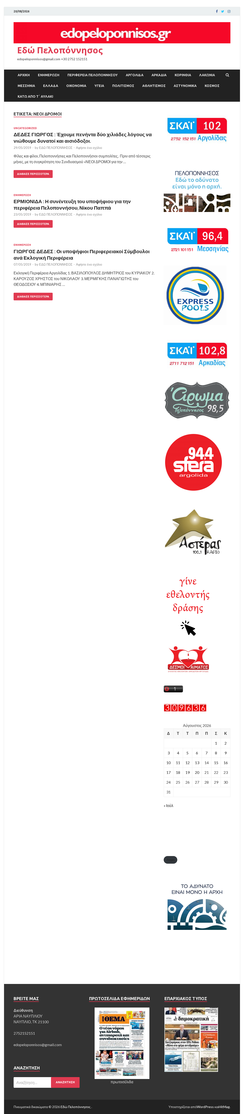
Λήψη (170, 860)
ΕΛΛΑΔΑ (50, 86)
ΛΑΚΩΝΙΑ (207, 75)
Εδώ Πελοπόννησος (60, 50)
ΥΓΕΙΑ (99, 86)
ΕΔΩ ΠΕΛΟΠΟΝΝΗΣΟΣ (55, 148)
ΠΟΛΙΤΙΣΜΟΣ (123, 86)
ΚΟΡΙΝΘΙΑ (183, 75)
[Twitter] (222, 11)
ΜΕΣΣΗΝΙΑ (26, 86)
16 (226, 762)
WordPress (205, 1107)
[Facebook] (217, 11)
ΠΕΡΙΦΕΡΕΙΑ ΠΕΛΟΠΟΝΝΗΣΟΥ (92, 75)
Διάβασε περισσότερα (33, 173)
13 (197, 762)
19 (187, 772)
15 (216, 762)
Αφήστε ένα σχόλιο (89, 148)
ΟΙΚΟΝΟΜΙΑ (76, 86)
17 (168, 772)
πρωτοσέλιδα (122, 1081)
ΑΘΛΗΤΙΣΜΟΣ (154, 86)
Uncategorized (25, 128)
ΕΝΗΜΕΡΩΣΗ (48, 75)
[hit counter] (185, 710)
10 (168, 762)
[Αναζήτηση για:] (47, 1082)
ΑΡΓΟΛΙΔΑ (134, 75)
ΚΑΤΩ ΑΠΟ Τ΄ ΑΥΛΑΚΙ (35, 96)
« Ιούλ (168, 805)
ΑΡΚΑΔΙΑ (159, 75)
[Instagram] (229, 11)
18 (178, 772)
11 (178, 762)
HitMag (224, 1107)
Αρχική (24, 75)
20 (197, 772)
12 (187, 762)
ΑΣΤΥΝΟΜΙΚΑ (185, 86)
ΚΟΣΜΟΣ (212, 86)
